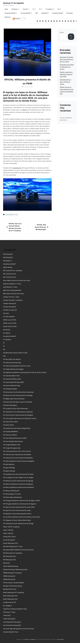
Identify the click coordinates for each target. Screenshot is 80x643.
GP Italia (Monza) (8, 464)
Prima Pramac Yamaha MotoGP (13, 583)
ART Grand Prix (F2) (9, 274)
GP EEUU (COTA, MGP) (10, 422)
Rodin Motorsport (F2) (10, 596)
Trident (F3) (6, 615)
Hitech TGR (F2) (8, 530)
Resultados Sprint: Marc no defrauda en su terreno (67, 67)
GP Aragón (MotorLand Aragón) (13, 369)
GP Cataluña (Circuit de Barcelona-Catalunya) (18, 412)
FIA (58, 9)
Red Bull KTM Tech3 (9, 589)
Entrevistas (70, 13)
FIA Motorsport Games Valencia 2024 (15, 353)
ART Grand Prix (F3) (9, 277)
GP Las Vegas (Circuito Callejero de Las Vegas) (18, 477)
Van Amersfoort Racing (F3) (12, 625)
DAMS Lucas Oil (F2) (9, 320)
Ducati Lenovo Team (10, 326)
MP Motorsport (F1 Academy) (12, 553)
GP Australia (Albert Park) (11, 376)
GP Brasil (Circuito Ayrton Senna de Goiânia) (17, 402)
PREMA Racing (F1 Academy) (12, 573)
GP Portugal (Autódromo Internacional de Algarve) (19, 504)
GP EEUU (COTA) (8, 425)
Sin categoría (7, 606)
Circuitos (25, 9)
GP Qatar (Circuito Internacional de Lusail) (17, 510)
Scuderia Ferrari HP (9, 602)
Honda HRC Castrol (9, 537)
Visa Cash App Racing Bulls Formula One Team (18, 629)
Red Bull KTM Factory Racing (12, 586)
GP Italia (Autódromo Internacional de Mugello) (18, 461)
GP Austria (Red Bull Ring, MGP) (13, 382)
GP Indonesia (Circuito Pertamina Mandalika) (17, 458)
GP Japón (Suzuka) (9, 471)
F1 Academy (49, 9)
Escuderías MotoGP (10, 13)
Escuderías (15, 9)
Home (6, 9)
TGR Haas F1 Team (9, 612)
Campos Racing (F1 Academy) (12, 300)
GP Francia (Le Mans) (10, 435)
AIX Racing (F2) (8, 254)
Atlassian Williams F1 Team (12, 214)
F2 (33, 9)
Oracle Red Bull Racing (10, 566)
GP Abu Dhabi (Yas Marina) (12, 359)
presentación (17, 168)
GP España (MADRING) (10, 431)
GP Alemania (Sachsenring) (12, 362)
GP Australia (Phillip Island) (12, 379)
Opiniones (7, 17)
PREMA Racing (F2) (9, 576)
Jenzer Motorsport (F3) (10, 543)
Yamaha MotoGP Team (10, 632)
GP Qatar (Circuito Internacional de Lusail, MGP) (19, 507)
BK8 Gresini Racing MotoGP (12, 290)
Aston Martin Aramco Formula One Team (16, 280)
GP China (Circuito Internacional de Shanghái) (18, 415)
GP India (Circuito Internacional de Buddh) (17, 454)
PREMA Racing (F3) (9, 579)
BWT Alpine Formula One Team (13, 294)
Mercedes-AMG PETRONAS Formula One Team (18, 550)
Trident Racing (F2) (9, 619)
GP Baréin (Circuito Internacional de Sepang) (17, 395)
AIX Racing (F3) (8, 257)
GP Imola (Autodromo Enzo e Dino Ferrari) (17, 451)
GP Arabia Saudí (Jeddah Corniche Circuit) (16, 366)
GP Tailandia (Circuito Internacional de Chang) (18, 523)
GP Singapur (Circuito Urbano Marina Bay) (17, 520)
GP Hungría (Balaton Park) (11, 445)
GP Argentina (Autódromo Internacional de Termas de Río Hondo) (24, 372)
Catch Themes (60, 639)
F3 (40, 9)
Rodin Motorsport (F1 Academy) (13, 592)
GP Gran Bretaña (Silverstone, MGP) (14, 438)
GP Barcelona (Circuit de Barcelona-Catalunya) (18, 392)
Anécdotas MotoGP (57, 13)
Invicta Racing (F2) (9, 540)
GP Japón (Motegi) (9, 468)
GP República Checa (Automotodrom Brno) (17, 514)
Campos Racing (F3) (9, 307)
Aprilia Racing (7, 267)
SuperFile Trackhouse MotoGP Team (15, 609)
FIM (37, 13)
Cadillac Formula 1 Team (11, 297)
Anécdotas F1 (45, 13)
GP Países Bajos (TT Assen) (12, 494)
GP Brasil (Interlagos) (10, 405)
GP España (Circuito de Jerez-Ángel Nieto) (16, 428)
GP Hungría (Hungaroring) (11, 448)
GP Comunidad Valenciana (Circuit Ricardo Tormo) (19, 418)
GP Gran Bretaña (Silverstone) (13, 441)
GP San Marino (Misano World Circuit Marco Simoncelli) (21, 517)
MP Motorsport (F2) (9, 556)
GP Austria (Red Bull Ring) (11, 385)
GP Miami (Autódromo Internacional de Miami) (18, 487)
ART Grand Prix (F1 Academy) (12, 270)
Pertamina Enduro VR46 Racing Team (15, 569)
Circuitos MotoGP (25, 13)
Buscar (62, 32)
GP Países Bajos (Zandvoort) (12, 497)
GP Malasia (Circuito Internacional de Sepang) (18, 481)
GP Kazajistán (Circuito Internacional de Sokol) (18, 474)
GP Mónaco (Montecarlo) (11, 491)
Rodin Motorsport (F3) (10, 599)
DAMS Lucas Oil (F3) (9, 323)
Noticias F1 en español (13, 3)
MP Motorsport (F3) (9, 560)
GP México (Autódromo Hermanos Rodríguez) (18, 484)
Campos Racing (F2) (9, 303)
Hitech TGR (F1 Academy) (11, 527)
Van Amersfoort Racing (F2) (12, 622)
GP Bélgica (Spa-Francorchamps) (13, 399)
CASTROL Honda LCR (10, 310)
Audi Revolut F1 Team (10, 287)
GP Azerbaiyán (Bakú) (10, 389)
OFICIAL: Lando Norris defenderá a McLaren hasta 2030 (66, 74)
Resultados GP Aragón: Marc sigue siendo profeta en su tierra (66, 59)
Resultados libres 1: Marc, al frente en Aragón (65, 82)
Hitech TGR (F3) (8, 533)
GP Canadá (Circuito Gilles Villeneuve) (15, 408)
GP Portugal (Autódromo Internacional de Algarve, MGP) (21, 500)
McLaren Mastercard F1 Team (12, 546)
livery (24, 110)
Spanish (17, 18)
